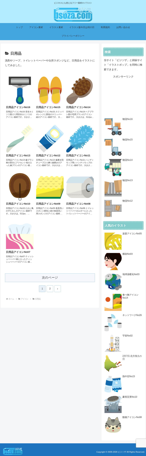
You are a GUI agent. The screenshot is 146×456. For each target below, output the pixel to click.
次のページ (50, 277)
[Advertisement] (123, 96)
